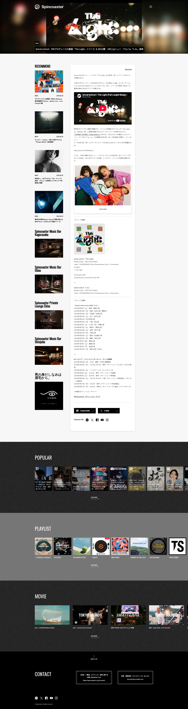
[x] (92, 421)
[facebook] (97, 421)
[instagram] (107, 421)
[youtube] (102, 421)
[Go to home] (49, 6)
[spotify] (87, 421)
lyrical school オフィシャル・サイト (87, 396)
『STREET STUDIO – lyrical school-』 (87, 134)
